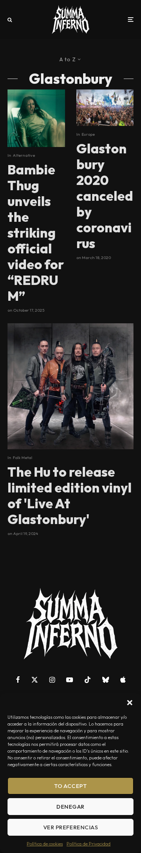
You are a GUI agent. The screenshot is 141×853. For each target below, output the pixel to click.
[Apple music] (123, 680)
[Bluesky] (106, 680)
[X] (35, 680)
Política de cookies (45, 844)
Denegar (70, 806)
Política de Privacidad (89, 844)
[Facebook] (18, 680)
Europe (88, 134)
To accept (70, 785)
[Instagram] (52, 680)
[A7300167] (36, 118)
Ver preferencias (70, 827)
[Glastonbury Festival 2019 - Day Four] (105, 107)
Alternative (24, 155)
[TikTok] (88, 680)
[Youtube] (70, 680)
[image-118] (70, 386)
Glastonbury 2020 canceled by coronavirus (104, 196)
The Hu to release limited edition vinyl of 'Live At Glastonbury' (70, 495)
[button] (129, 702)
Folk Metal (22, 457)
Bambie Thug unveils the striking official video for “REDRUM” (36, 233)
